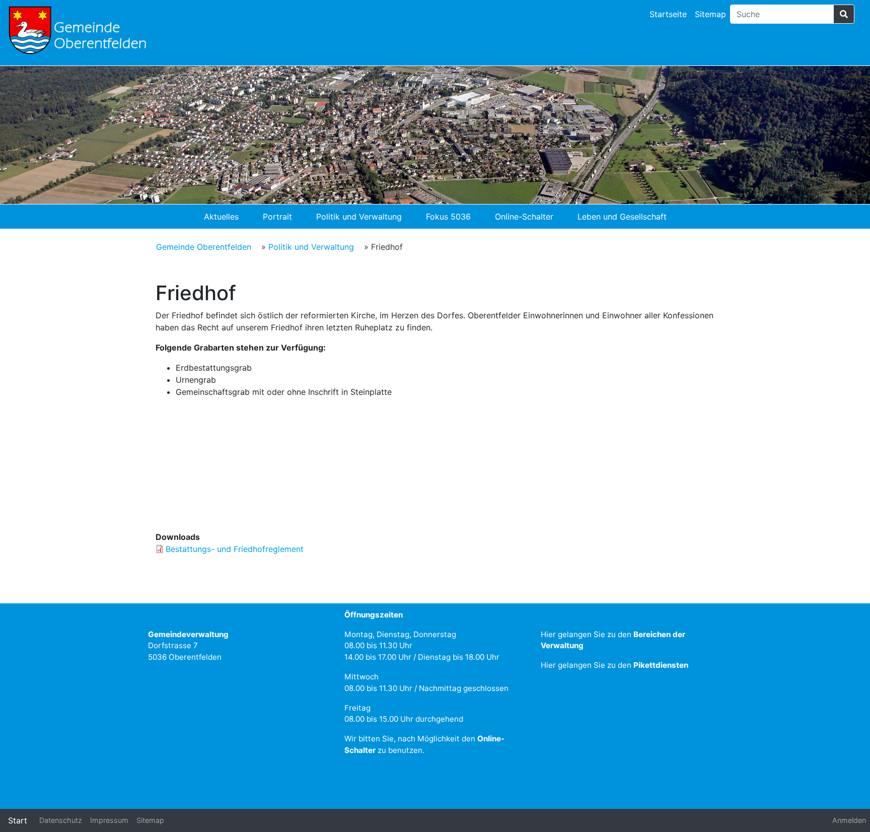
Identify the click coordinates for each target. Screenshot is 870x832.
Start (17, 820)
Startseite (668, 14)
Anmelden (849, 820)
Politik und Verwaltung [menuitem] (359, 217)
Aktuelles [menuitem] (221, 217)
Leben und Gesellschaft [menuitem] (622, 217)
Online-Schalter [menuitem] (524, 217)
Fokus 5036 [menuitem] (448, 217)
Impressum (109, 820)
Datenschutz (60, 820)
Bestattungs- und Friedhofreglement (235, 549)
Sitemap (710, 14)
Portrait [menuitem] (277, 217)
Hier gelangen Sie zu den (614, 665)
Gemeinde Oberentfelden (203, 247)
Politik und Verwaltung (311, 247)
